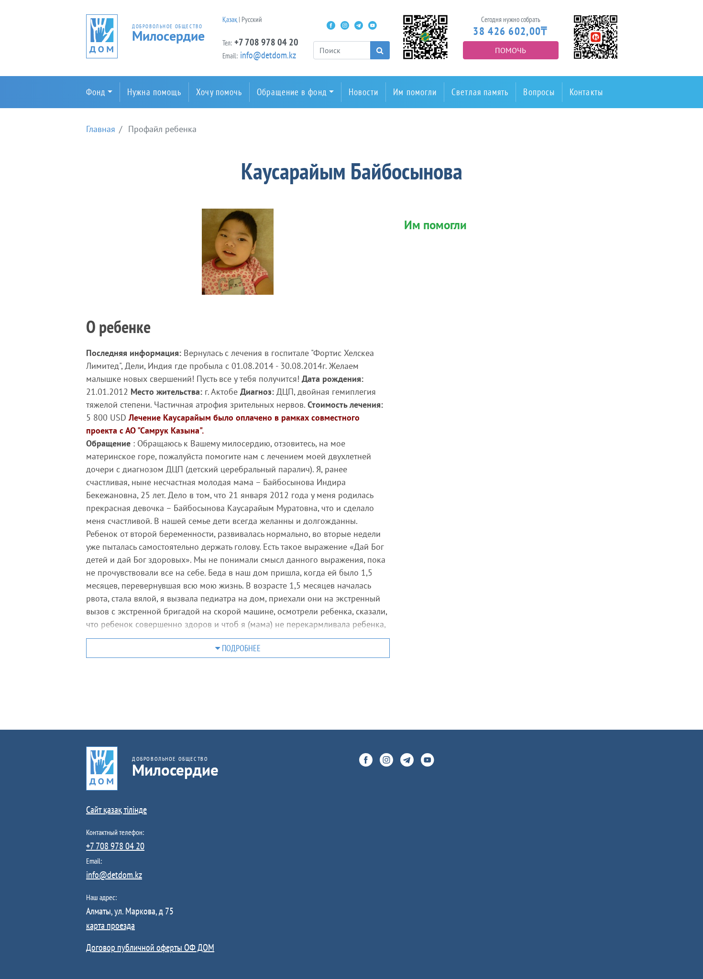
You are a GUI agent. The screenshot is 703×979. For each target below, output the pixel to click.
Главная (100, 128)
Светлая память (479, 92)
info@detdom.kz (268, 55)
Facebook (331, 25)
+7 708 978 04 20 (266, 42)
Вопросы (539, 92)
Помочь (510, 50)
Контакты (586, 92)
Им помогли (415, 92)
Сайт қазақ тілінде (116, 809)
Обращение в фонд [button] (291, 92)
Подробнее (240, 648)
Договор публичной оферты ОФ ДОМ (150, 947)
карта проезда (110, 925)
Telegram (358, 25)
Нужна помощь (154, 92)
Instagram (345, 25)
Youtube (372, 25)
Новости (364, 92)
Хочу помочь (219, 92)
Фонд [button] (95, 92)
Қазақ (229, 19)
